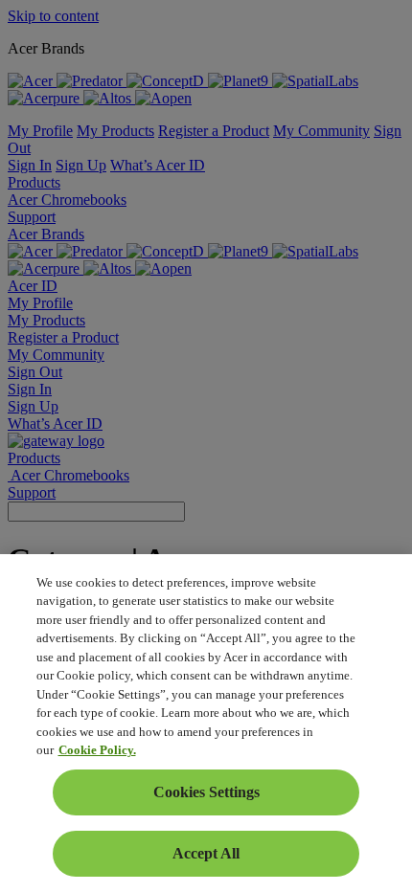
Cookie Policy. (97, 750)
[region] (206, 723)
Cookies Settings (206, 792)
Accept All (206, 853)
